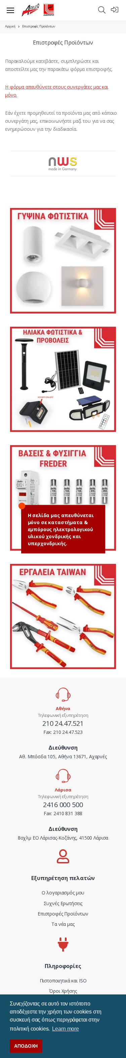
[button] (102, 10)
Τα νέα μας (63, 924)
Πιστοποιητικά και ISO (63, 980)
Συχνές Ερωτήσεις (63, 903)
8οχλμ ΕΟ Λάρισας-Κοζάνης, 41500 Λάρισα (63, 838)
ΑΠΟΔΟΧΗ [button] (26, 1046)
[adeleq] (38, 10)
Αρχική (10, 26)
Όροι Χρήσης (63, 991)
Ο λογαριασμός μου (63, 892)
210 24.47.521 (63, 723)
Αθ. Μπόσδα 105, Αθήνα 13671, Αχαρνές (63, 756)
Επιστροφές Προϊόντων (63, 913)
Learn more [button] (65, 1029)
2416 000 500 (63, 804)
